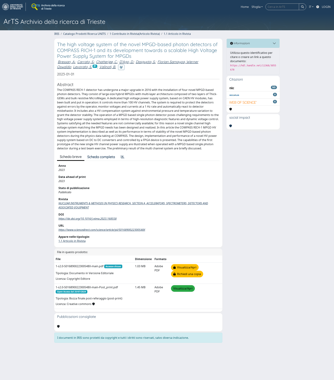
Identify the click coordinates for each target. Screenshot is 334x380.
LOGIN (326, 7)
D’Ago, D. (126, 62)
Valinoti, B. (107, 67)
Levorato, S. (82, 67)
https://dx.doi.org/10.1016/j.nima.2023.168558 (87, 219)
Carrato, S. (85, 62)
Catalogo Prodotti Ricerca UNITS (84, 34)
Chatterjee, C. (106, 62)
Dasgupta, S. (145, 62)
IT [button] (310, 7)
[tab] (122, 156)
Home (245, 7)
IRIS (56, 34)
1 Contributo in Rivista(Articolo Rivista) (135, 34)
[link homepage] (14, 7)
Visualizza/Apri (186, 267)
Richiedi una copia (188, 274)
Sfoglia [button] (256, 7)
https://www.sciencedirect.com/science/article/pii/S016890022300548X (101, 230)
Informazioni (241, 43)
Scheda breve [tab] (71, 156)
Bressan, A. (66, 62)
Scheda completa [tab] (101, 157)
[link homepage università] (48, 7)
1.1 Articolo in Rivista (177, 34)
